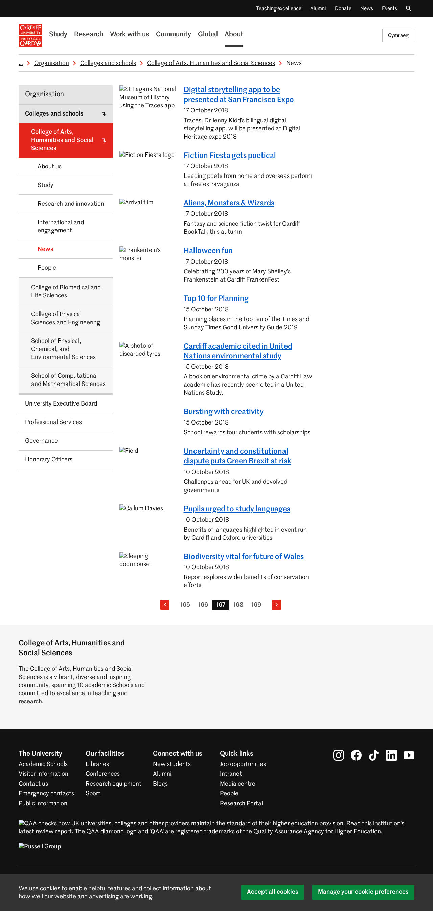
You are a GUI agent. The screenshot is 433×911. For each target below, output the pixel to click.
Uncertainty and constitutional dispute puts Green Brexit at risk (237, 456)
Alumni (318, 8)
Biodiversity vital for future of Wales (244, 557)
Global (208, 34)
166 (203, 605)
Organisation (51, 63)
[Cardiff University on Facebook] (356, 755)
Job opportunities (243, 764)
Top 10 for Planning (216, 299)
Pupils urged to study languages (237, 509)
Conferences (103, 774)
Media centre (237, 784)
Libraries (97, 764)
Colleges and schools (108, 63)
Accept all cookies (272, 892)
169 (256, 605)
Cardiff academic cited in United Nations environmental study (238, 351)
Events (389, 8)
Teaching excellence (278, 8)
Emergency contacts (46, 794)
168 (238, 605)
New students (172, 764)
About (234, 34)
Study (58, 34)
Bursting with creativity (224, 412)
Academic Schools (43, 764)
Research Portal (241, 804)
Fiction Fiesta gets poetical (230, 156)
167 (220, 605)
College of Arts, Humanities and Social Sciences (211, 63)
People (229, 794)
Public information (43, 804)
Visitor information (43, 774)
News (366, 8)
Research (88, 34)
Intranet (231, 774)
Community (173, 34)
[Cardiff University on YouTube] (409, 755)
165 (185, 605)
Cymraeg (398, 35)
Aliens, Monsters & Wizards (229, 203)
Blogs (160, 784)
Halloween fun (208, 251)
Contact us (33, 784)
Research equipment (113, 784)
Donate (343, 8)
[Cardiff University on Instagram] (338, 755)
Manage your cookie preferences (363, 892)
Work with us (129, 34)
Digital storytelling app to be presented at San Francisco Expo (239, 95)
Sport (93, 794)
